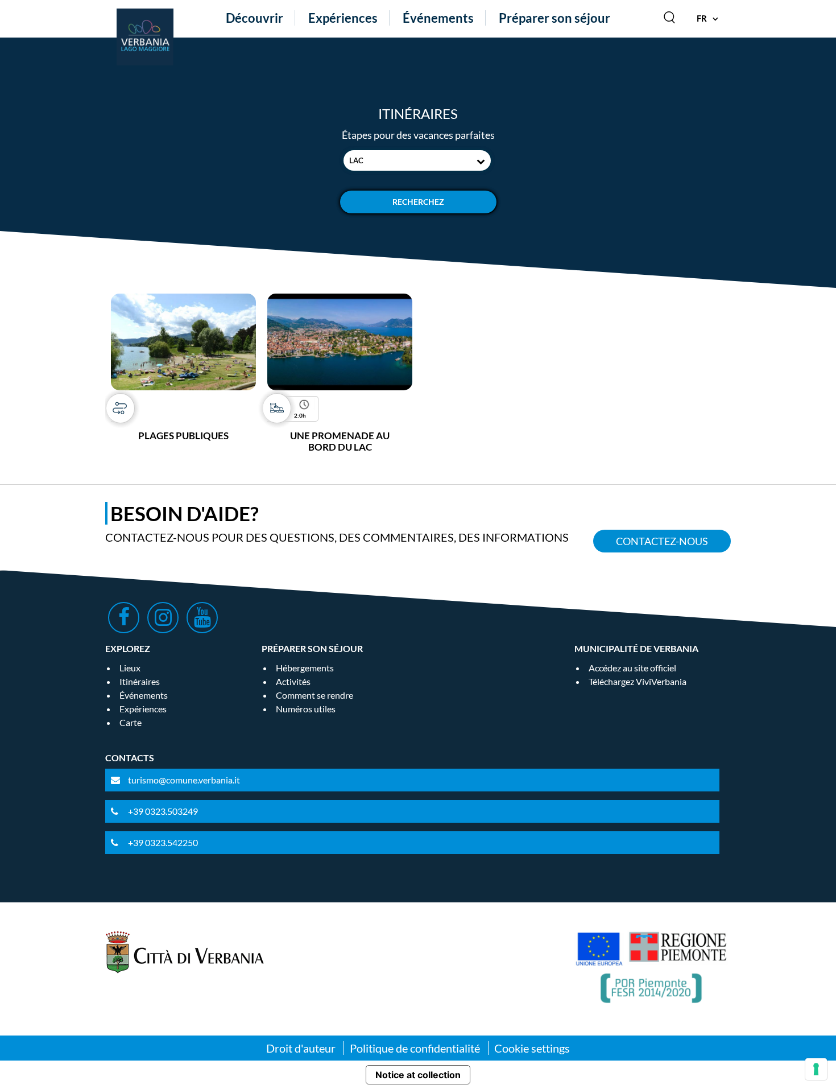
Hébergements (305, 667)
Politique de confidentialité (415, 1048)
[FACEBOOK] (123, 617)
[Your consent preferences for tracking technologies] (816, 1069)
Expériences (343, 18)
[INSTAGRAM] (162, 617)
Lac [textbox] (356, 160)
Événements (438, 18)
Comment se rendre (314, 695)
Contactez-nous (662, 541)
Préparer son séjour (554, 18)
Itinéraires (139, 681)
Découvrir (254, 18)
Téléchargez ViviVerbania (637, 681)
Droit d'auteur (301, 1048)
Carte (130, 722)
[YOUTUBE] (202, 617)
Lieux (129, 667)
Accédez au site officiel (632, 667)
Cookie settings (532, 1048)
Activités (293, 681)
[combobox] (417, 160)
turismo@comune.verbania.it (184, 779)
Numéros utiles (306, 708)
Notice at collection (418, 1074)
